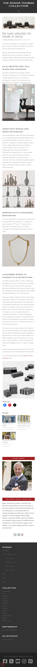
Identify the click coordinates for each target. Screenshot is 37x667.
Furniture (5, 601)
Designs (5, 40)
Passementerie (7, 616)
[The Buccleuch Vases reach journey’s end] (24, 419)
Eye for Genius (9, 566)
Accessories (6, 591)
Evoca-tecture (9, 558)
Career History (9, 570)
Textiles (4, 618)
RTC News (10, 40)
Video (4, 582)
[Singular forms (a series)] (9, 419)
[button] (18, 11)
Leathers (5, 608)
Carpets (4, 598)
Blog (3, 574)
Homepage (5, 550)
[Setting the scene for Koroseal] (9, 435)
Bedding (4, 596)
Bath (3, 594)
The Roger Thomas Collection (18, 4)
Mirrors (4, 613)
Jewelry (4, 606)
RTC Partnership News (9, 630)
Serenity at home (10, 562)
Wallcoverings (6, 621)
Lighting (4, 611)
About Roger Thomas (9, 554)
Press (4, 578)
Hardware (5, 603)
